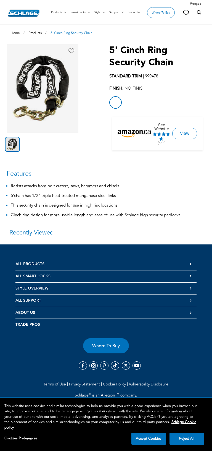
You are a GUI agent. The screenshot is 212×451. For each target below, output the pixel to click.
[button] (71, 50)
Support (114, 12)
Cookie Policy (115, 384)
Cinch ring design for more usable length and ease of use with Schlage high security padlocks (95, 215)
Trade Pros (27, 325)
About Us (25, 313)
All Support (28, 301)
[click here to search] (199, 13)
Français (195, 4)
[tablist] (42, 144)
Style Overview (32, 288)
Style (97, 12)
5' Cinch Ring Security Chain (141, 56)
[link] (186, 12)
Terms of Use (55, 384)
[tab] (12, 144)
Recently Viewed (31, 232)
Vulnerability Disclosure (148, 384)
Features (19, 173)
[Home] (24, 13)
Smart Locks (78, 12)
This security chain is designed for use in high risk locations (64, 205)
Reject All (186, 438)
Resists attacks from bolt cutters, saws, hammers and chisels (65, 186)
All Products (29, 264)
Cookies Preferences (20, 438)
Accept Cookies (148, 438)
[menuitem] (56, 384)
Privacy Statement (85, 384)
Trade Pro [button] (134, 12)
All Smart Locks (33, 276)
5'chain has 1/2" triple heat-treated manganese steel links (63, 196)
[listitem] (115, 102)
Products (56, 12)
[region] (106, 424)
